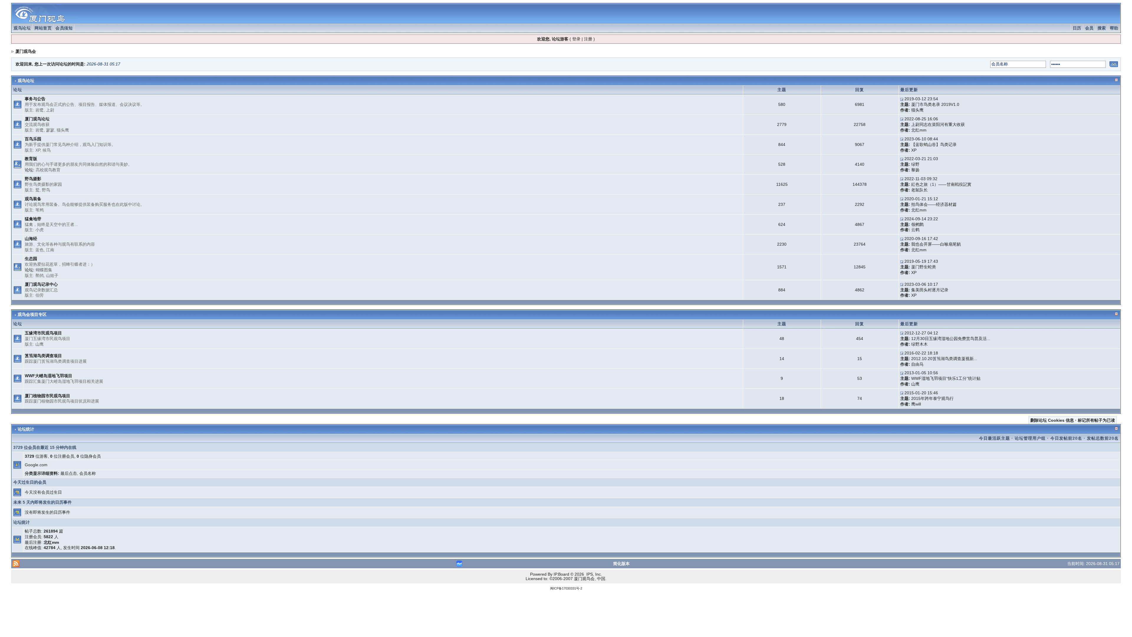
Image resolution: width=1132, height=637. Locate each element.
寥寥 (50, 130)
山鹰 (39, 344)
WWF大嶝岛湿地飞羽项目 (48, 375)
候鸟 (46, 150)
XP (37, 150)
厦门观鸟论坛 (37, 118)
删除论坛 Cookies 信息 (1052, 420)
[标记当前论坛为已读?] (18, 104)
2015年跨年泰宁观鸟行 (932, 398)
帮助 (1114, 28)
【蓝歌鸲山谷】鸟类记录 (934, 144)
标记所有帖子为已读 (1096, 420)
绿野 (915, 164)
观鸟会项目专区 (32, 314)
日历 (1077, 28)
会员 (1089, 28)
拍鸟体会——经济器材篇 (934, 204)
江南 (50, 249)
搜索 (1102, 28)
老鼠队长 (919, 190)
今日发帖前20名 (1066, 438)
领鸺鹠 (917, 224)
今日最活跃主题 (994, 438)
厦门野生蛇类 (923, 267)
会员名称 (87, 473)
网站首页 (43, 28)
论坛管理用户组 (1030, 438)
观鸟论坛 (22, 28)
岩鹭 (39, 110)
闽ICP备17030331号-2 (566, 588)
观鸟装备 (33, 198)
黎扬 (915, 170)
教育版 (31, 158)
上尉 (50, 110)
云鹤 (915, 229)
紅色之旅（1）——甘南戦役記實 (941, 184)
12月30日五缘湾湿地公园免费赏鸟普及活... (950, 338)
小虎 (39, 229)
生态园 (31, 258)
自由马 (917, 364)
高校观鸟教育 (48, 170)
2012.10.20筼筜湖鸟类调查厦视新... (944, 358)
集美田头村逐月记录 (929, 290)
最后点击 (68, 473)
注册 (588, 39)
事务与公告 (35, 98)
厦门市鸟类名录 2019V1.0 (935, 104)
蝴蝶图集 (44, 269)
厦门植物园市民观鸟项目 (47, 395)
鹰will (916, 404)
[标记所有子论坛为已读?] (18, 164)
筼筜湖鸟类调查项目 (43, 355)
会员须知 (64, 28)
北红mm (919, 130)
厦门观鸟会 (25, 51)
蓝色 (39, 249)
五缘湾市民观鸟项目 (43, 333)
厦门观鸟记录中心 (41, 284)
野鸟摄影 (33, 178)
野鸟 (46, 190)
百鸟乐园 (33, 139)
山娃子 (52, 275)
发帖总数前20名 (1103, 438)
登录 (576, 39)
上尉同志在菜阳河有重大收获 (938, 124)
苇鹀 (39, 210)
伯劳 (39, 295)
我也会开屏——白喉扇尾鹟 (936, 244)
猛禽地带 (33, 218)
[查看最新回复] (901, 98)
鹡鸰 (39, 275)
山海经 (31, 238)
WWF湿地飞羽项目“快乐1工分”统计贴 (945, 378)
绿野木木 (919, 344)
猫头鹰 (917, 110)
